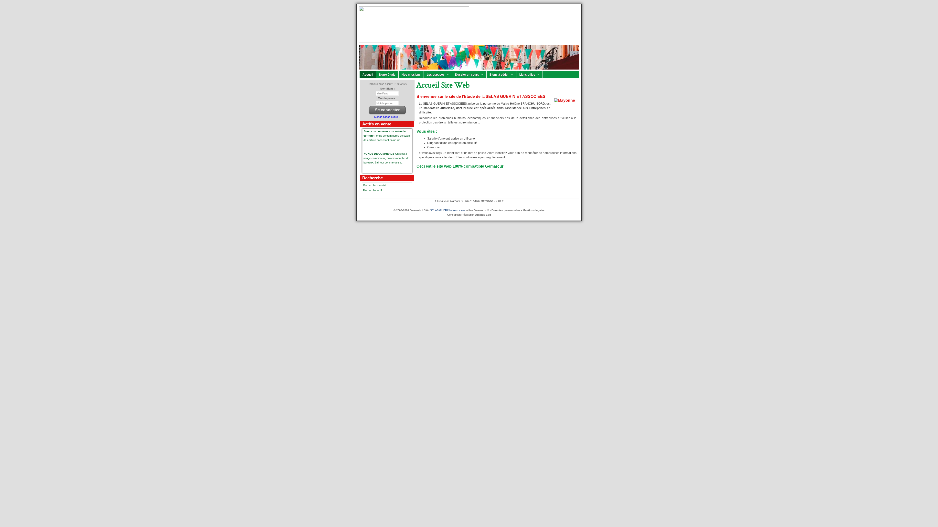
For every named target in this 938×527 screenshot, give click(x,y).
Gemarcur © (481, 210)
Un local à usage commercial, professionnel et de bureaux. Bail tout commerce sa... (386, 158)
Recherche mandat (374, 185)
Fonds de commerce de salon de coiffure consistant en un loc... (386, 136)
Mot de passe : (387, 98)
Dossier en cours (467, 74)
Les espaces (436, 74)
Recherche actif (372, 190)
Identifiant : (387, 88)
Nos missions (411, 74)
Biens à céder (499, 74)
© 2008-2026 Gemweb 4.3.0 (411, 210)
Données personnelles (505, 210)
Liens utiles (527, 74)
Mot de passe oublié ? (387, 116)
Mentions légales (533, 210)
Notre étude (387, 74)
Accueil (367, 74)
